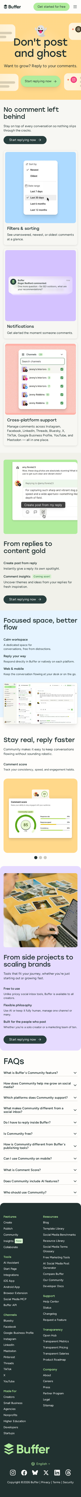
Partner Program (53, 1393)
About (47, 1375)
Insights (13, 1241)
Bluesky (9, 1320)
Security (68, 1482)
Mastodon (10, 1351)
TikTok (8, 1369)
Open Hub (49, 1335)
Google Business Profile (19, 1333)
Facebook (10, 1326)
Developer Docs (53, 1286)
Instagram (10, 1339)
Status (47, 1307)
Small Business (13, 1403)
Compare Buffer (53, 1274)
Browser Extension (16, 1293)
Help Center (51, 1301)
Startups (9, 1433)
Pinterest (9, 1357)
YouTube (9, 1381)
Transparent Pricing (55, 1347)
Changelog (50, 1313)
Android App (12, 1287)
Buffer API (10, 1305)
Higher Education (15, 1421)
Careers (48, 1381)
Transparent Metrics (56, 1341)
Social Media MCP (15, 1299)
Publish (8, 1228)
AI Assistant (11, 1262)
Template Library (53, 1228)
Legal (46, 1399)
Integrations (11, 1275)
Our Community (53, 1280)
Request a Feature (54, 1320)
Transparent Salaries (56, 1353)
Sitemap (48, 1405)
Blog (46, 1222)
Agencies (10, 1409)
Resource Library (54, 1241)
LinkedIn (9, 1345)
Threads (9, 1363)
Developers (11, 1427)
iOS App (9, 1281)
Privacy (45, 1482)
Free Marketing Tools (56, 1257)
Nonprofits (10, 1415)
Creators (9, 1397)
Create (8, 1222)
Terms (57, 1482)
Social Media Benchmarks (59, 1234)
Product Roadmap (54, 1359)
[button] (41, 767)
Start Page (10, 1269)
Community (11, 1234)
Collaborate (11, 1247)
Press (46, 1387)
